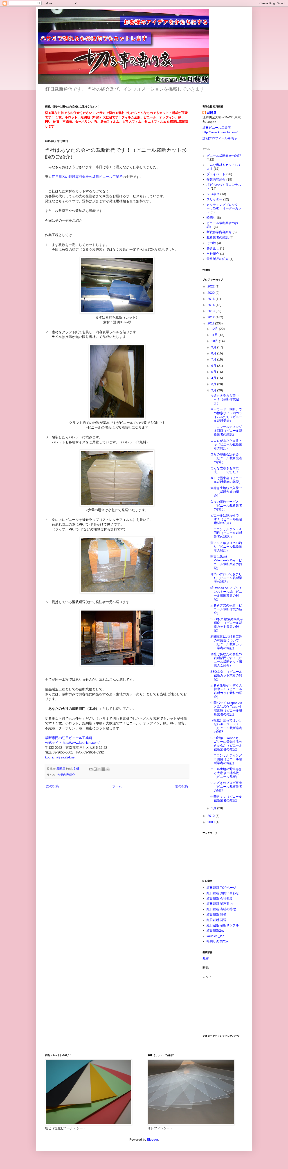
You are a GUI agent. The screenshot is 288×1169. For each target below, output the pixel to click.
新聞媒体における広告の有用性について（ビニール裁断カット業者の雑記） (226, 642)
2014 (211, 305)
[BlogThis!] (95, 769)
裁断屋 (211, 113)
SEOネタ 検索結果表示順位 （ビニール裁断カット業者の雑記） (226, 624)
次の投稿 (52, 786)
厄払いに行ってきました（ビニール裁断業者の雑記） (226, 577)
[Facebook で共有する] (103, 769)
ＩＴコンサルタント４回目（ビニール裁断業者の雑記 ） (226, 533)
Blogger (152, 1139)
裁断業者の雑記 (218, 237)
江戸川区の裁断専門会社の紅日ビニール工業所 (87, 177)
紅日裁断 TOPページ (221, 887)
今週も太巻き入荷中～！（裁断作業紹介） (224, 399)
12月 (215, 329)
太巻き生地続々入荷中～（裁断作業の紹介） (226, 491)
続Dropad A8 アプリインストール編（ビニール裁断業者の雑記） (226, 593)
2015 (211, 299)
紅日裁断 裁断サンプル (223, 925)
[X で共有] (99, 769)
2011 (211, 323)
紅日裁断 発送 (216, 920)
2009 (211, 822)
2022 (211, 286)
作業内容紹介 (66, 774)
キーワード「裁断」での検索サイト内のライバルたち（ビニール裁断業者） (226, 414)
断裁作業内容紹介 (219, 232)
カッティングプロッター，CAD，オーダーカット (224, 208)
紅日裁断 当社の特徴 (221, 909)
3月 (214, 384)
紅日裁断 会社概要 (220, 898)
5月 (214, 372)
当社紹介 (213, 253)
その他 (211, 243)
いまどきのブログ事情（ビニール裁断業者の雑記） (226, 786)
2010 (211, 816)
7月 (214, 359)
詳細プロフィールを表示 (219, 138)
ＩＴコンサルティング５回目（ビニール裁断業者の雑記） (226, 430)
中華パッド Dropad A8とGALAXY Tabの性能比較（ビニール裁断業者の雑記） (226, 708)
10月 (215, 341)
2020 (211, 292)
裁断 (205, 958)
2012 (211, 317)
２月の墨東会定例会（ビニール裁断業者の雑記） (226, 458)
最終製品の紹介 (218, 259)
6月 (214, 365)
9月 (214, 347)
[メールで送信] (91, 769)
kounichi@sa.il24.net (60, 757)
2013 (211, 311)
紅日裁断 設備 (216, 914)
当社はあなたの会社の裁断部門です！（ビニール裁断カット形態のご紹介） (226, 659)
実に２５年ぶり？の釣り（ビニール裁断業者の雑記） (226, 546)
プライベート (216, 174)
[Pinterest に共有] (108, 769)
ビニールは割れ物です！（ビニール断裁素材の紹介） (226, 519)
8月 (214, 353)
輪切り (211, 217)
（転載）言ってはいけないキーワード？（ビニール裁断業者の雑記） (226, 726)
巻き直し (213, 248)
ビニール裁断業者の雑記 (224, 156)
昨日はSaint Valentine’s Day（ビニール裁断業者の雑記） (226, 562)
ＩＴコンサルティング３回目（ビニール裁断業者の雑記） (226, 759)
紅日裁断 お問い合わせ (223, 893)
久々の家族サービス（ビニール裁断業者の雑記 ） (226, 505)
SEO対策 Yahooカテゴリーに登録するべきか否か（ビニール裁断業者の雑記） (226, 743)
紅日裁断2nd (216, 930)
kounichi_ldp (215, 936)
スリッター (214, 199)
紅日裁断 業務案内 (220, 903)
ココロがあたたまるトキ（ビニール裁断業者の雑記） (226, 444)
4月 (214, 378)
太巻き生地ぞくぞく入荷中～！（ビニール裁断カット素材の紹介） (226, 691)
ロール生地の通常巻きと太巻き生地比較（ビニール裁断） (226, 773)
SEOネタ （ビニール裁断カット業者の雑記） (226, 675)
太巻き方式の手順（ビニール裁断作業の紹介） (226, 609)
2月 (214, 390)
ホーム (117, 786)
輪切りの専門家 (218, 941)
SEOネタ (213, 194)
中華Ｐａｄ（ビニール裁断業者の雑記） (226, 798)
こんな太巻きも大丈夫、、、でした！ (224, 470)
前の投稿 (181, 786)
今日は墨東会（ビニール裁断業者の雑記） (226, 480)
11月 (214, 335)
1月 (214, 808)
